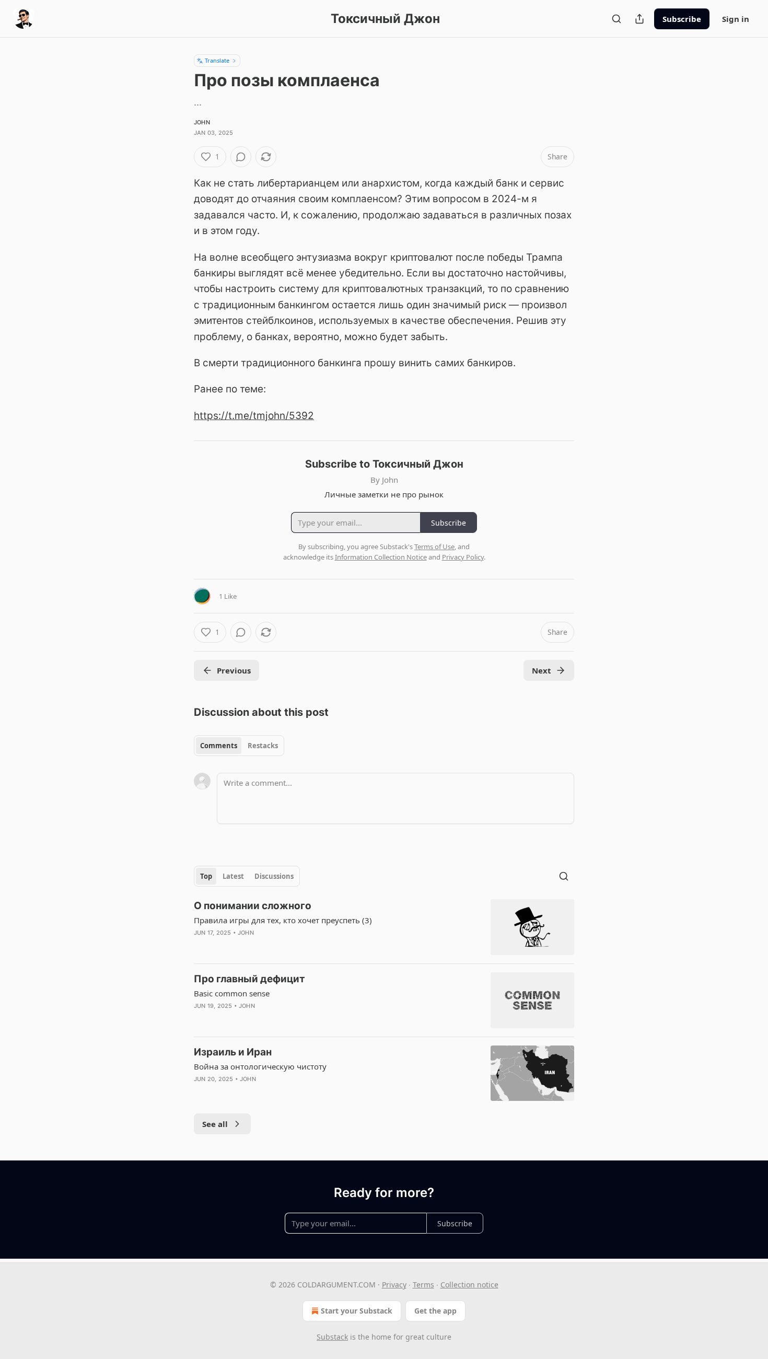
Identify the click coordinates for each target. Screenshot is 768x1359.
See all (215, 1124)
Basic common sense (232, 993)
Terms (423, 1285)
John (202, 122)
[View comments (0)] (240, 156)
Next (541, 670)
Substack (332, 1337)
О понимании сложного (252, 906)
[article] (384, 927)
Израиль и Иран (233, 1052)
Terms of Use (434, 546)
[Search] (616, 18)
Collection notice (469, 1285)
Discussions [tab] (274, 876)
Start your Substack (356, 1311)
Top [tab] (206, 876)
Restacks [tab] (263, 745)
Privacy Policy (463, 557)
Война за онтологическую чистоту (260, 1066)
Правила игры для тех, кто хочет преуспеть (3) (283, 920)
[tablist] (239, 745)
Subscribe (681, 19)
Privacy (394, 1285)
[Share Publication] (639, 18)
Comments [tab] (218, 745)
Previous (234, 670)
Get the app (435, 1311)
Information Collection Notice (381, 557)
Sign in (735, 19)
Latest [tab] (233, 876)
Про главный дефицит (249, 979)
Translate (217, 60)
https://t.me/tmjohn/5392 (254, 416)
